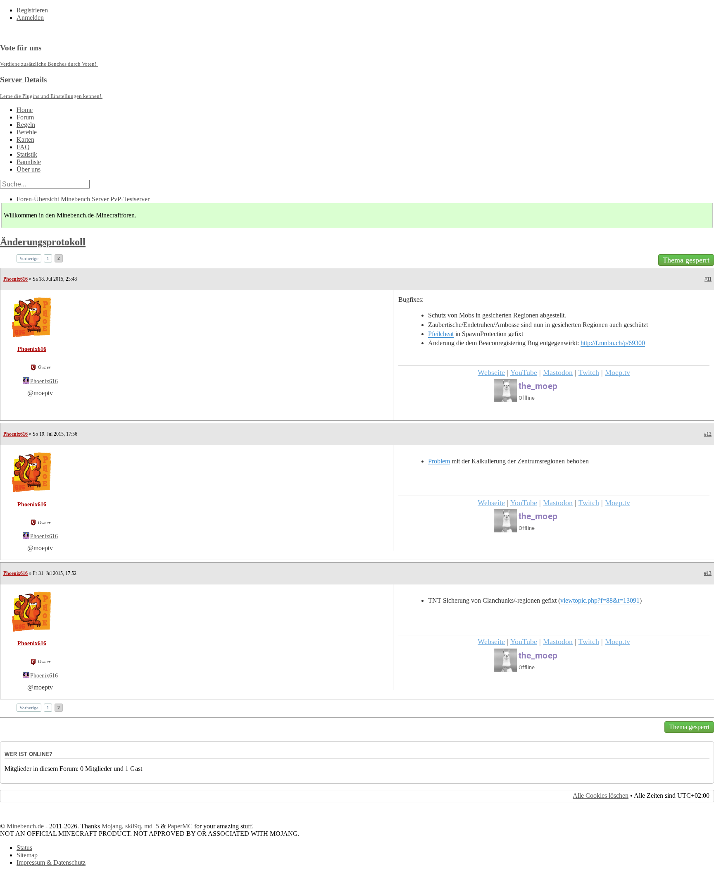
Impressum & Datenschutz (51, 862)
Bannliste (29, 161)
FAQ (23, 146)
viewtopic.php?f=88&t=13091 (600, 600)
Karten (25, 139)
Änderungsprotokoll (43, 241)
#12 (708, 434)
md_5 (151, 826)
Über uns (28, 169)
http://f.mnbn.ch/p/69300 (613, 342)
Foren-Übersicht (38, 199)
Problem (439, 461)
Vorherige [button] (28, 258)
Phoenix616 (15, 279)
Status (24, 847)
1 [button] (48, 258)
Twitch (588, 372)
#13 (708, 573)
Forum (25, 117)
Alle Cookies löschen (600, 795)
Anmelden (30, 17)
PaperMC (180, 826)
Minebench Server (85, 199)
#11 (708, 279)
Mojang (112, 826)
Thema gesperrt (686, 260)
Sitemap (27, 855)
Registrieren (32, 10)
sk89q (133, 826)
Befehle (27, 132)
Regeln (26, 124)
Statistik (27, 154)
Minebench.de (25, 826)
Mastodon (558, 372)
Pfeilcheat (441, 333)
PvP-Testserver (130, 199)
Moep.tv (617, 372)
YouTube (523, 372)
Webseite (491, 372)
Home (25, 109)
